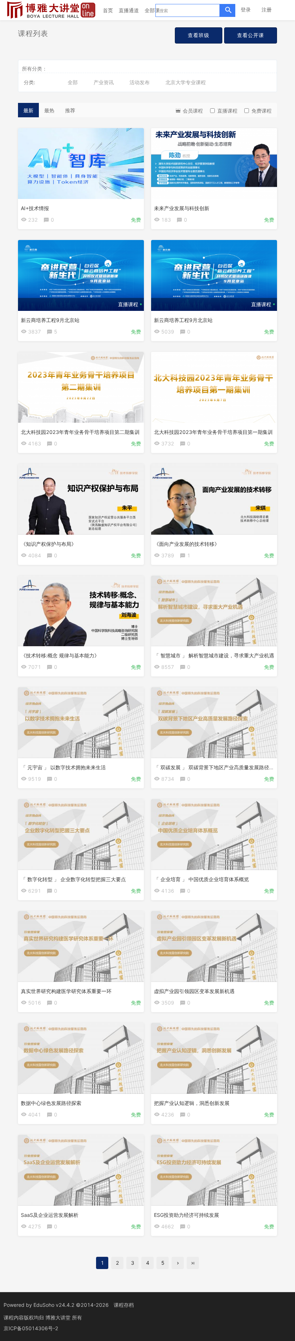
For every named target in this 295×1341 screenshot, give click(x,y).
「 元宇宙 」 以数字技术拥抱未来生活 (63, 767)
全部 (73, 82)
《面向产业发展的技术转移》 (186, 544)
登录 (246, 9)
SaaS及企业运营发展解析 (49, 1215)
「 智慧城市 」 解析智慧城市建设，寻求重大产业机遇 (214, 655)
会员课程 (192, 111)
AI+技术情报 (35, 208)
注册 (267, 9)
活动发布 (140, 82)
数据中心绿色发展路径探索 (51, 1103)
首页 (108, 10)
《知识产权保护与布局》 (48, 544)
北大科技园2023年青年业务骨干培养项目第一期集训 (213, 432)
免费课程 (261, 111)
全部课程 (155, 10)
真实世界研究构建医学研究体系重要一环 (66, 991)
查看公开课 (250, 35)
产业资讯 (104, 82)
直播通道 (129, 10)
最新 (28, 110)
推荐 (70, 110)
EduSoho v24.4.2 (53, 1305)
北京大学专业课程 (185, 82)
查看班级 (198, 35)
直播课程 (227, 111)
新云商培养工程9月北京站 (50, 320)
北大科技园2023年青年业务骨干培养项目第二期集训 (80, 432)
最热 (49, 110)
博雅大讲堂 (58, 1317)
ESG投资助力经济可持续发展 (186, 1215)
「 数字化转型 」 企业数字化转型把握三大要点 (73, 879)
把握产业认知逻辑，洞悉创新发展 (192, 1103)
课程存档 (124, 1305)
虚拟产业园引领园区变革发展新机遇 (194, 991)
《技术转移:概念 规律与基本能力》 (60, 655)
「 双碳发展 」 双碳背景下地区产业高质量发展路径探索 (216, 767)
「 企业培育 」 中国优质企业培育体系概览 (201, 879)
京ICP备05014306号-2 (31, 1328)
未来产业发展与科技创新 (181, 208)
